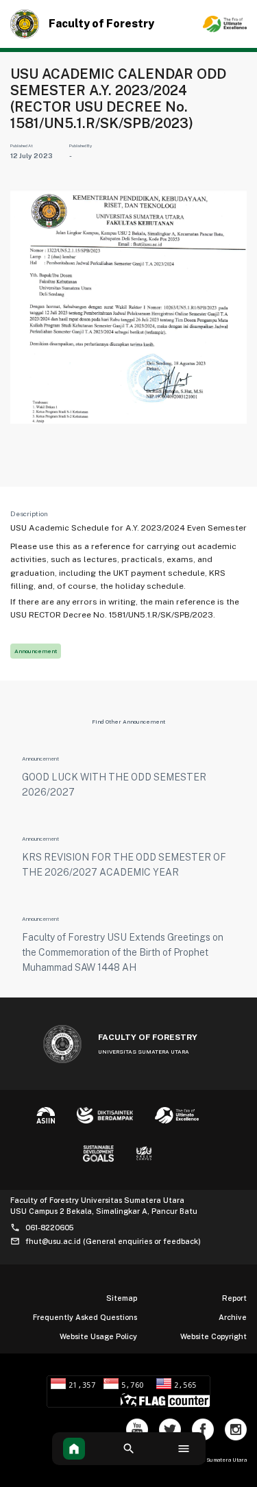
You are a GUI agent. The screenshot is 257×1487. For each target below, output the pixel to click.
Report (234, 1298)
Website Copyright (213, 1336)
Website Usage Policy (98, 1336)
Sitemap (121, 1298)
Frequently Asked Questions (85, 1317)
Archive (233, 1317)
